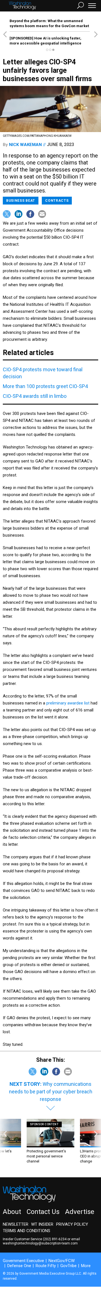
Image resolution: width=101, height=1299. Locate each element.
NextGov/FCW (62, 1260)
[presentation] (5, 1144)
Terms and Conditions (26, 1230)
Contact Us (43, 1212)
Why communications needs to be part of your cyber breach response (50, 1091)
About (12, 1212)
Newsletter (15, 1224)
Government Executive (23, 1260)
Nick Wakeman (25, 144)
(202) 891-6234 (54, 1239)
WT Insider (42, 1224)
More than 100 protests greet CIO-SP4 (45, 386)
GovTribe (68, 1265)
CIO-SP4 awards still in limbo (34, 396)
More (86, 1265)
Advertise (79, 1212)
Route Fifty (46, 1265)
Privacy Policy (72, 1224)
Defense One (19, 1265)
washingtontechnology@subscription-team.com (40, 1243)
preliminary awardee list (67, 703)
